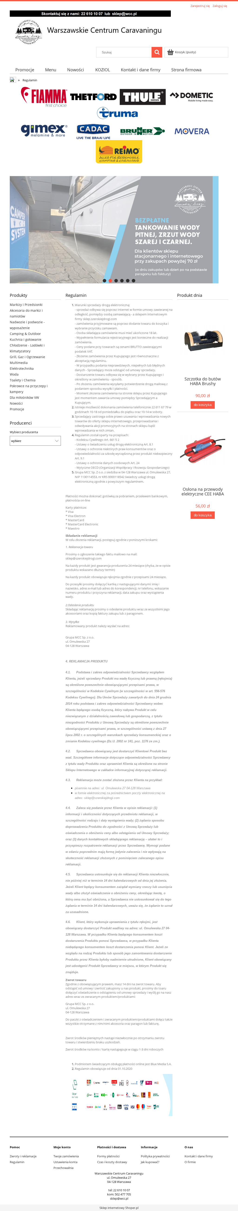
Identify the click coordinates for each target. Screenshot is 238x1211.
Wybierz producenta (24, 432)
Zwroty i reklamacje (23, 1156)
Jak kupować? (150, 1162)
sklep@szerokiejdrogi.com (84, 558)
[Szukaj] (157, 52)
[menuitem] (25, 70)
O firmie (190, 1162)
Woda (14, 374)
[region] (119, 229)
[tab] (104, 280)
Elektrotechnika (22, 368)
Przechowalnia (63, 1168)
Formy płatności (108, 1156)
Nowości (16, 403)
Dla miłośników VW (24, 397)
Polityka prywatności (155, 1156)
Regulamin (17, 1162)
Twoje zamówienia (66, 1156)
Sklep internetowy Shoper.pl (119, 1208)
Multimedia (19, 362)
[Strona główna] (90, 28)
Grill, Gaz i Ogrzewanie (27, 357)
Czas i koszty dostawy (112, 1162)
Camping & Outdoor (25, 333)
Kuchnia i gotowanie (25, 339)
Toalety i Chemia (23, 380)
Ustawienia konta (65, 1162)
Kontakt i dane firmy (199, 1156)
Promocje (17, 409)
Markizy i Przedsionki (26, 304)
